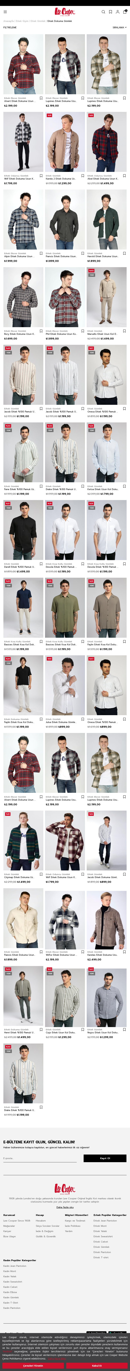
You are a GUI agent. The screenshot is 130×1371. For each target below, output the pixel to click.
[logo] (65, 1189)
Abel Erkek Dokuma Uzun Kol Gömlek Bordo (103, 178)
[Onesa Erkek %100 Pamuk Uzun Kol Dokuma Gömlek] (107, 375)
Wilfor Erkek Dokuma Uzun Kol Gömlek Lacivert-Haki (61, 955)
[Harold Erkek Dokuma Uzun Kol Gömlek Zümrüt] (107, 220)
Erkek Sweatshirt (103, 1236)
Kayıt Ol (105, 1158)
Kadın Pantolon (11, 1308)
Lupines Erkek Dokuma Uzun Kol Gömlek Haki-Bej (103, 101)
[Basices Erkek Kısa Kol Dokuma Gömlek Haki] (65, 608)
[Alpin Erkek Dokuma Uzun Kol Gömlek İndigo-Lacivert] (23, 220)
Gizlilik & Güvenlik (46, 1236)
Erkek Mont (100, 1226)
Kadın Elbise (10, 1292)
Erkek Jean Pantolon (105, 1221)
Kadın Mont (9, 1271)
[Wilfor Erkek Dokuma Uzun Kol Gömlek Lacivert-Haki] (65, 918)
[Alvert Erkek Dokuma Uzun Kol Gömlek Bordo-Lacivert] (23, 64)
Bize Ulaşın (9, 1236)
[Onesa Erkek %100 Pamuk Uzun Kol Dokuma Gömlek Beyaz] (107, 685)
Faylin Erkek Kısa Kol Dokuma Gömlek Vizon (103, 644)
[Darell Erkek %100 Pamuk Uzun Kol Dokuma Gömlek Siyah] (23, 530)
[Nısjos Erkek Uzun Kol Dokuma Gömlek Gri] (107, 996)
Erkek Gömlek (102, 1247)
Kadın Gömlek (11, 1297)
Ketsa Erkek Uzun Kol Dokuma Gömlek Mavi (103, 489)
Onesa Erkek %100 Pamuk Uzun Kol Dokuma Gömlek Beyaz (103, 722)
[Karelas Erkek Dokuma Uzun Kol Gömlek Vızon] (107, 918)
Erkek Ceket (101, 1242)
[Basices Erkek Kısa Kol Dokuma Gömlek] (23, 608)
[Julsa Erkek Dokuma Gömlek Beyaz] (65, 685)
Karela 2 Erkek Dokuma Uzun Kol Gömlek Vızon (61, 178)
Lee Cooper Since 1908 (16, 1221)
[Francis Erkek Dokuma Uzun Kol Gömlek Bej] (23, 918)
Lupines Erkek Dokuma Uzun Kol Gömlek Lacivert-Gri (61, 101)
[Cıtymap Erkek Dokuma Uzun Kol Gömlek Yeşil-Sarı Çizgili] (23, 841)
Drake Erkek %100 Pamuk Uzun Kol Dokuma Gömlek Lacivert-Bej (61, 489)
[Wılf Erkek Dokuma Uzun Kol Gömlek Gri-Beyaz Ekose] (23, 142)
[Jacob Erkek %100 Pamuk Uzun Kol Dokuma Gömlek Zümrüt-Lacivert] (65, 375)
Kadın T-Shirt (10, 1303)
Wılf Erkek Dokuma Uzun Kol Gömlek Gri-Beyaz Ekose (20, 178)
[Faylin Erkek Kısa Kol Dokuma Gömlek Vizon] (107, 608)
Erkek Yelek (100, 1231)
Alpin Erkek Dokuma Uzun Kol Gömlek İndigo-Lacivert (20, 256)
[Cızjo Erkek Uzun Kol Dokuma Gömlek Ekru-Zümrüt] (65, 996)
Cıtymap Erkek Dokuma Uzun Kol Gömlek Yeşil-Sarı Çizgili (20, 877)
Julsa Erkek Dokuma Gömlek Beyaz (61, 722)
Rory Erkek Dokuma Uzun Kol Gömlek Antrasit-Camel (20, 334)
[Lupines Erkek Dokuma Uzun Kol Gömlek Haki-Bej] (107, 64)
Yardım (68, 1231)
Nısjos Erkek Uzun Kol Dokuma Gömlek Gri (103, 1032)
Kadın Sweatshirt (12, 1282)
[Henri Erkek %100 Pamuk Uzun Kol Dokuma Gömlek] (23, 996)
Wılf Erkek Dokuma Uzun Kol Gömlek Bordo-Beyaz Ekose (61, 877)
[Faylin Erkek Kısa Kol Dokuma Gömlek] (23, 685)
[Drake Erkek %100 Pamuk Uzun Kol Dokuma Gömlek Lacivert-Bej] (65, 452)
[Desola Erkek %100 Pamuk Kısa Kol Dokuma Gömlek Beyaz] (65, 530)
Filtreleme (10, 27)
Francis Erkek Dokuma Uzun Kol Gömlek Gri (61, 256)
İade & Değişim (44, 1231)
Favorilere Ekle (41, 98)
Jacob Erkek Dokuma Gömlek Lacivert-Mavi (103, 877)
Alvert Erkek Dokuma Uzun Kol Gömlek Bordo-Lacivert (20, 101)
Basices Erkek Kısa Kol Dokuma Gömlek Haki (61, 644)
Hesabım (41, 1221)
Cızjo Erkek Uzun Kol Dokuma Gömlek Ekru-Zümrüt (61, 1032)
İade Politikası (72, 1226)
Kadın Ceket (10, 1287)
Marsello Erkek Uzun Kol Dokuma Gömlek (103, 334)
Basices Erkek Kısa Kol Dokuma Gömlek (20, 644)
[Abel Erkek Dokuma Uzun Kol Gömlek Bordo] (107, 142)
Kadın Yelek (9, 1276)
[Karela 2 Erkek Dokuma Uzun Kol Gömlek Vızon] (65, 142)
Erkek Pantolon (102, 1252)
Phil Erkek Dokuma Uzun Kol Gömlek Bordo (61, 334)
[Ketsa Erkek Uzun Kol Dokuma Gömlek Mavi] (107, 452)
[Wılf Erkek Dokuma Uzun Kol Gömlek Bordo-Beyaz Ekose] (65, 841)
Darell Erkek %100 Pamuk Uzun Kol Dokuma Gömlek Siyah (20, 567)
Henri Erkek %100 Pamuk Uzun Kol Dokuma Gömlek (20, 1032)
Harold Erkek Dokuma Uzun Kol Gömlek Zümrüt (103, 256)
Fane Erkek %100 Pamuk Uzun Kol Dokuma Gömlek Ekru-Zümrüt (20, 489)
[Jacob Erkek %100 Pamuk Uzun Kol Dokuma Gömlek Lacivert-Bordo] (23, 375)
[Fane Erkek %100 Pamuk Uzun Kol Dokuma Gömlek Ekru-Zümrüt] (23, 452)
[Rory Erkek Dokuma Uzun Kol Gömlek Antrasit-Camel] (23, 297)
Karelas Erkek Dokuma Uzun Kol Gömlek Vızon (103, 955)
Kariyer (7, 1231)
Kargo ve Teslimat (75, 1221)
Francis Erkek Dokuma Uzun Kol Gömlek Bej (20, 955)
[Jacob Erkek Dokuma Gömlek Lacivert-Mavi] (107, 841)
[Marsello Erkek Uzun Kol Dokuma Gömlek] (107, 297)
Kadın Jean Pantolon (14, 1266)
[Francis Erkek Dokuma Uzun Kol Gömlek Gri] (65, 220)
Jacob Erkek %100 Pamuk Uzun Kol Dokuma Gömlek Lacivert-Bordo (20, 411)
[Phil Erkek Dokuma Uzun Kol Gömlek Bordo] (65, 297)
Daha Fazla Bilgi (57, 1358)
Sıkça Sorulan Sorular (47, 1226)
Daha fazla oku (65, 1207)
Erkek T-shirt (101, 1257)
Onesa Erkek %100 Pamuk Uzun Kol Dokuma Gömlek (103, 411)
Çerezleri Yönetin (33, 1365)
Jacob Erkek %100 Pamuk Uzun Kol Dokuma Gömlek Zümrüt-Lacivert (61, 411)
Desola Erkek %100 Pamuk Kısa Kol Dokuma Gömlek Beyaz (61, 567)
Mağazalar (9, 1226)
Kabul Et (97, 1365)
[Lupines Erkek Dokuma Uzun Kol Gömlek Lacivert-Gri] (65, 64)
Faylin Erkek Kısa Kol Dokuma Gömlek (20, 722)
